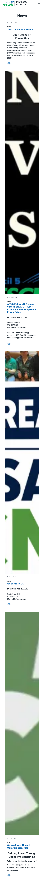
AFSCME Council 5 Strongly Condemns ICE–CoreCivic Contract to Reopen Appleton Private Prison (21, 308)
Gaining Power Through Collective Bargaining (18, 846)
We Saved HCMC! (15, 583)
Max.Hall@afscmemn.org (16, 327)
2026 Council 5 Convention (20, 29)
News (9, 27)
